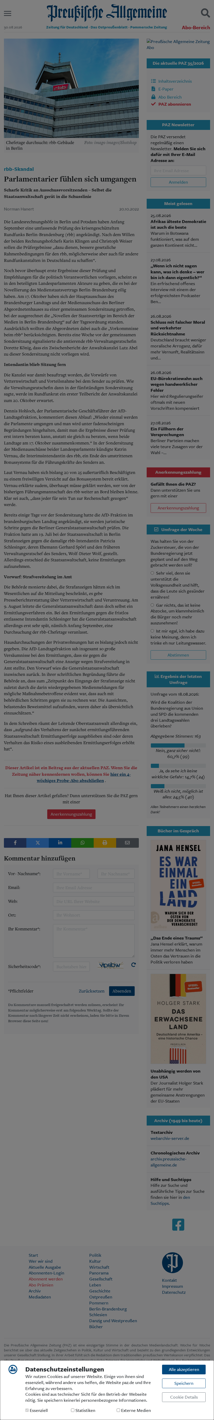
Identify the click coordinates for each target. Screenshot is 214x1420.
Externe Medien (135, 1410)
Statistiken (84, 1410)
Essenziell (38, 1410)
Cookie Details (184, 1397)
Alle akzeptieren (184, 1369)
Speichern (183, 1383)
